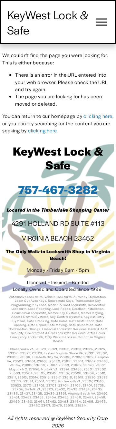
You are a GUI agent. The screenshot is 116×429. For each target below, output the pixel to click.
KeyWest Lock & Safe (48, 22)
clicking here (97, 115)
